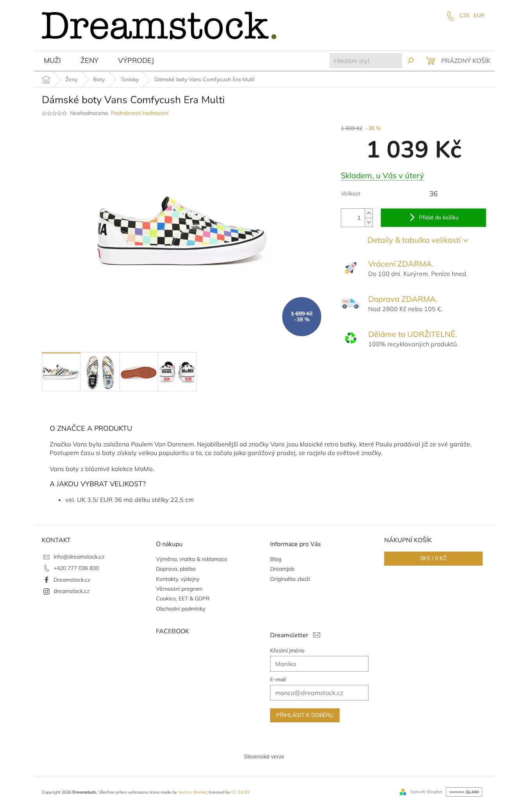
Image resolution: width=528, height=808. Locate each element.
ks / (433, 558)
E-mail (278, 679)
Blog (275, 559)
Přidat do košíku (438, 217)
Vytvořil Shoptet (426, 791)
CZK (464, 15)
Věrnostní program (179, 588)
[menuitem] (52, 61)
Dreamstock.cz (72, 579)
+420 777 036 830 (76, 568)
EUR (479, 15)
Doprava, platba (175, 568)
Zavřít (383, 372)
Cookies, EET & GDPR (183, 598)
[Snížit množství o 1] (368, 222)
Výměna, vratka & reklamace (191, 559)
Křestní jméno (287, 650)
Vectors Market (192, 792)
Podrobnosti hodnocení (139, 112)
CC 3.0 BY (240, 792)
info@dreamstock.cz (79, 556)
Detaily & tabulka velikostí (414, 240)
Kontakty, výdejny (177, 578)
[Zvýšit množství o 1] (368, 213)
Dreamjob (282, 568)
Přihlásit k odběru (304, 715)
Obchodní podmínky (180, 608)
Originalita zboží (290, 578)
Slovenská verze (264, 756)
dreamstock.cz (71, 591)
